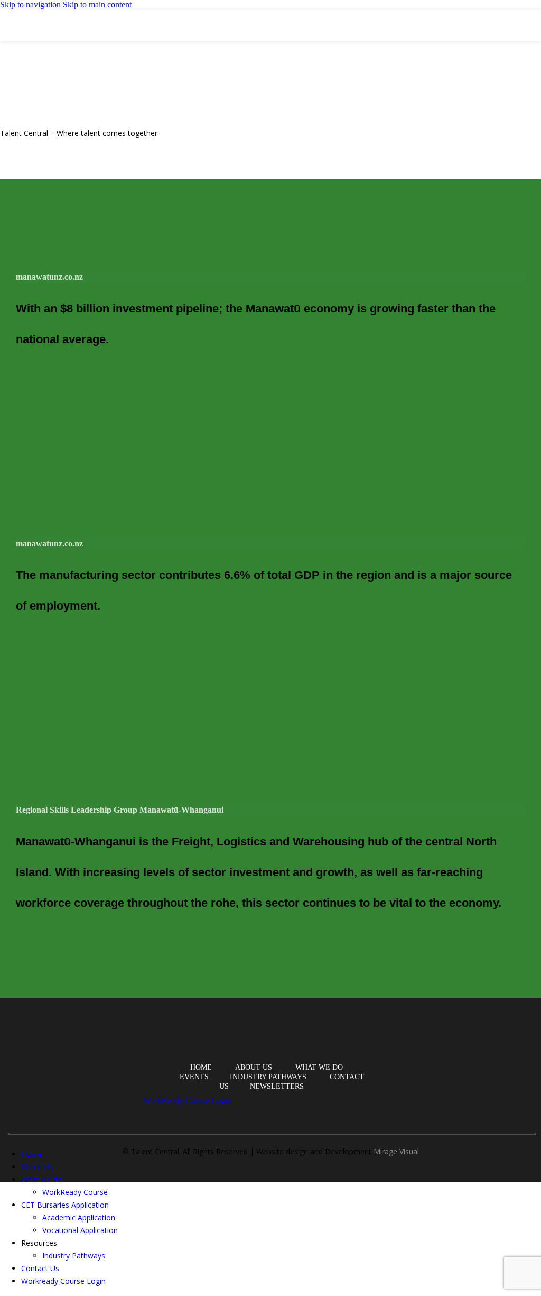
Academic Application (78, 1217)
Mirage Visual (396, 1151)
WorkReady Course (75, 1192)
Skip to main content (97, 4)
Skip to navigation (31, 4)
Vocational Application (80, 1230)
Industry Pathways (73, 1256)
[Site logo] (37, 31)
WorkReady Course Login (187, 1100)
